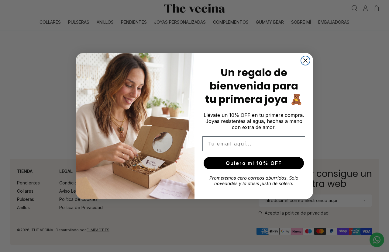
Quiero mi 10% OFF (254, 163)
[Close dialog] (305, 60)
